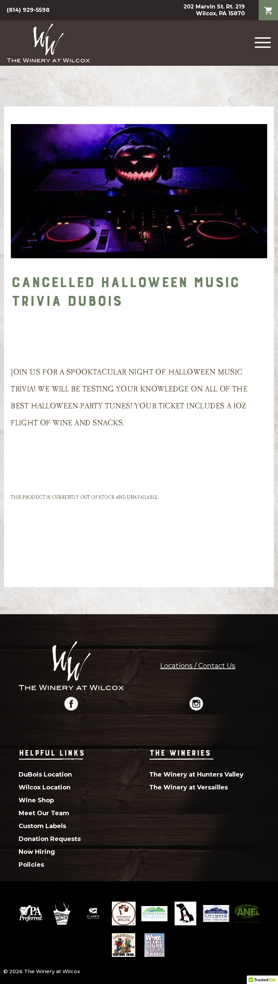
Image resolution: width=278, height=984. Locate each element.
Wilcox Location (45, 787)
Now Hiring (37, 852)
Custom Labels (42, 826)
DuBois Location (45, 774)
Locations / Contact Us (197, 665)
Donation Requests (50, 839)
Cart (268, 5)
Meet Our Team (44, 813)
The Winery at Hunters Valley (196, 774)
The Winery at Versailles (188, 787)
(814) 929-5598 (28, 10)
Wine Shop (36, 800)
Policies (31, 865)
